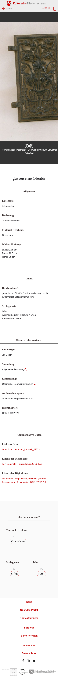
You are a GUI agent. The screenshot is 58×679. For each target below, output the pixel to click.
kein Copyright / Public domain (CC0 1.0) (22, 464)
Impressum (29, 645)
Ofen (14, 574)
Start (29, 602)
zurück (9, 8)
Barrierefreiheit (29, 635)
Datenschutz (29, 653)
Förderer (29, 627)
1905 (41, 574)
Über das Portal (29, 610)
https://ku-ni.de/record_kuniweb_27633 (21, 449)
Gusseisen (18, 541)
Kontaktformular (29, 618)
